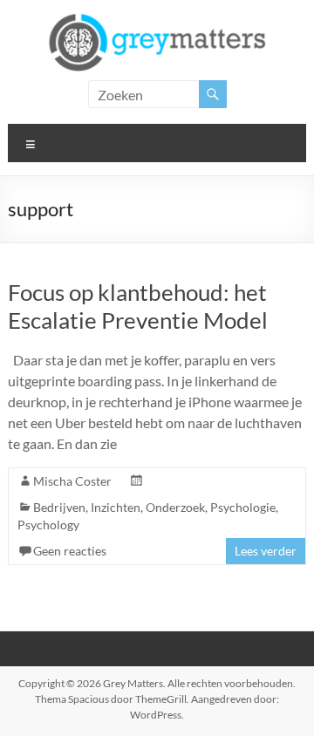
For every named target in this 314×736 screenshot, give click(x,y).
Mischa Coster (72, 481)
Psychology (48, 524)
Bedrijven (59, 507)
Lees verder (266, 550)
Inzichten (115, 507)
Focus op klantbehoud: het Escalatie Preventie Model (138, 306)
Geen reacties (69, 550)
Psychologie (243, 507)
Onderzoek (175, 507)
